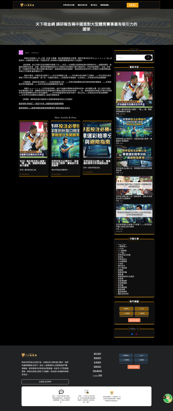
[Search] (148, 57)
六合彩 (120, 264)
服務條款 (97, 367)
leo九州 (121, 249)
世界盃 (120, 257)
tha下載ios (122, 253)
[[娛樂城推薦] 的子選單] (109, 5)
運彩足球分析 (123, 294)
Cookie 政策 (97, 375)
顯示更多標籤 (134, 320)
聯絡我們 (97, 358)
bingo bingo (122, 244)
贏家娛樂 (121, 290)
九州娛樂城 (122, 261)
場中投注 (121, 266)
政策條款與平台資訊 (126, 277)
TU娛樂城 (141, 313)
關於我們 (97, 354)
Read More (26, 174)
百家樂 (120, 279)
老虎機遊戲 (122, 287)
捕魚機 (120, 274)
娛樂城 (120, 270)
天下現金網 (122, 268)
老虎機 (120, 285)
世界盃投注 (122, 259)
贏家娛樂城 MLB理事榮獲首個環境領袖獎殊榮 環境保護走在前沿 (44, 108)
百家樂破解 (122, 281)
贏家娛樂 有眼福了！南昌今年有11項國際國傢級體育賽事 (41, 104)
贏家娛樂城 (122, 292)
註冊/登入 (132, 5)
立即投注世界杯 (45, 382)
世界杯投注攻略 (124, 255)
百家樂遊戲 (122, 283)
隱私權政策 (97, 371)
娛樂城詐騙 (122, 272)
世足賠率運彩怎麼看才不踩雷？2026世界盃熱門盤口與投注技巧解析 (134, 226)
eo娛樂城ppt (122, 246)
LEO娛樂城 (122, 251)
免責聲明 (97, 362)
